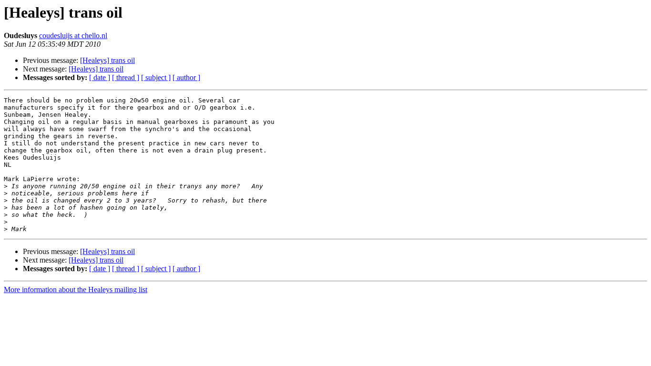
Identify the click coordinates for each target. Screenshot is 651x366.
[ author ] (186, 77)
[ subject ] (156, 77)
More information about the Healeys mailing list (75, 289)
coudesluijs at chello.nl (73, 35)
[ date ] (99, 77)
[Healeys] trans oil (107, 60)
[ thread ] (125, 77)
